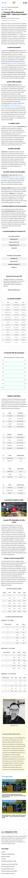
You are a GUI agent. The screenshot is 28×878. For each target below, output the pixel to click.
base (3, 9)
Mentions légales (5, 856)
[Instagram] (26, 3)
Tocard (10, 9)
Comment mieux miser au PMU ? (9, 871)
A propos (3, 858)
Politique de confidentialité (7, 854)
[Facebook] (24, 3)
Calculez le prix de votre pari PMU (9, 864)
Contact (3, 851)
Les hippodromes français (7, 869)
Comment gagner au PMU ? (8, 866)
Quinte (6, 9)
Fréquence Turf (4, 7)
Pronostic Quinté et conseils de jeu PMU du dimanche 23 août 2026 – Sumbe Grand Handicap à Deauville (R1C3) (14, 796)
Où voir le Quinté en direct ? (8, 873)
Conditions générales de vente (8, 861)
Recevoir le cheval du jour (14, 290)
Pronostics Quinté (3, 18)
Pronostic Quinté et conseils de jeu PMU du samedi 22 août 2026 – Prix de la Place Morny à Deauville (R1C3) (14, 816)
